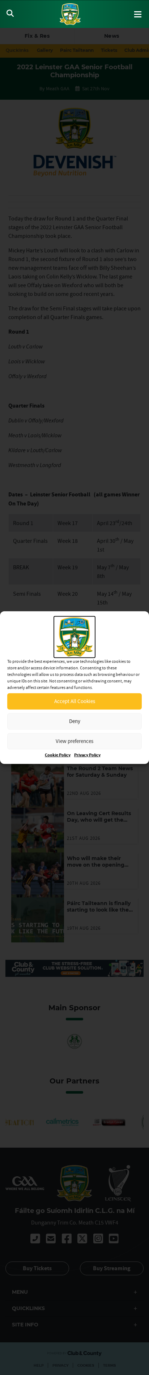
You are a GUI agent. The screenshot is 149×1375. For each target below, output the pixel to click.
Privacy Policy (87, 755)
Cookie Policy (58, 755)
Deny (74, 721)
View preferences (74, 741)
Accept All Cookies (74, 701)
